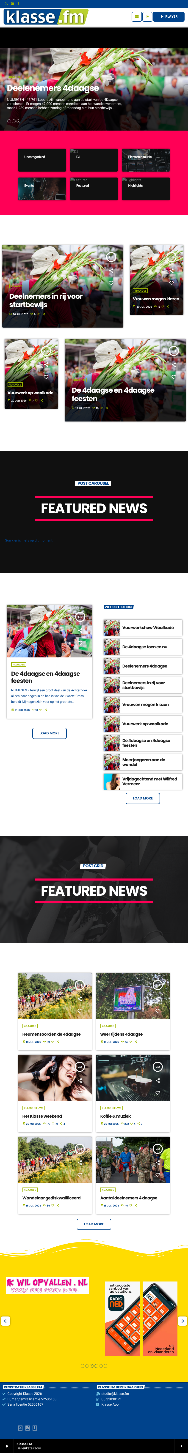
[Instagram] (12, 3)
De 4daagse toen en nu (144, 647)
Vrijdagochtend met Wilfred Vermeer (149, 781)
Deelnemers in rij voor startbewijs (143, 685)
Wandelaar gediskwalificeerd (51, 1198)
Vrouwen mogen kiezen (156, 299)
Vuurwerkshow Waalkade (59, 88)
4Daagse (14, 77)
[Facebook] (18, 3)
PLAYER (169, 16)
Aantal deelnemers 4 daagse (128, 1198)
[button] (9, 121)
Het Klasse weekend (42, 1116)
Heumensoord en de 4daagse (51, 1034)
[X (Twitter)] (6, 3)
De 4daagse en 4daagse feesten (45, 677)
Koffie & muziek (115, 1116)
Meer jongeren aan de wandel (143, 762)
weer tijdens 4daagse (121, 1034)
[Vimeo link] (46, 17)
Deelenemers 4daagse (144, 666)
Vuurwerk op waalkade (30, 393)
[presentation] (5, 1321)
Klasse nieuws (34, 1108)
